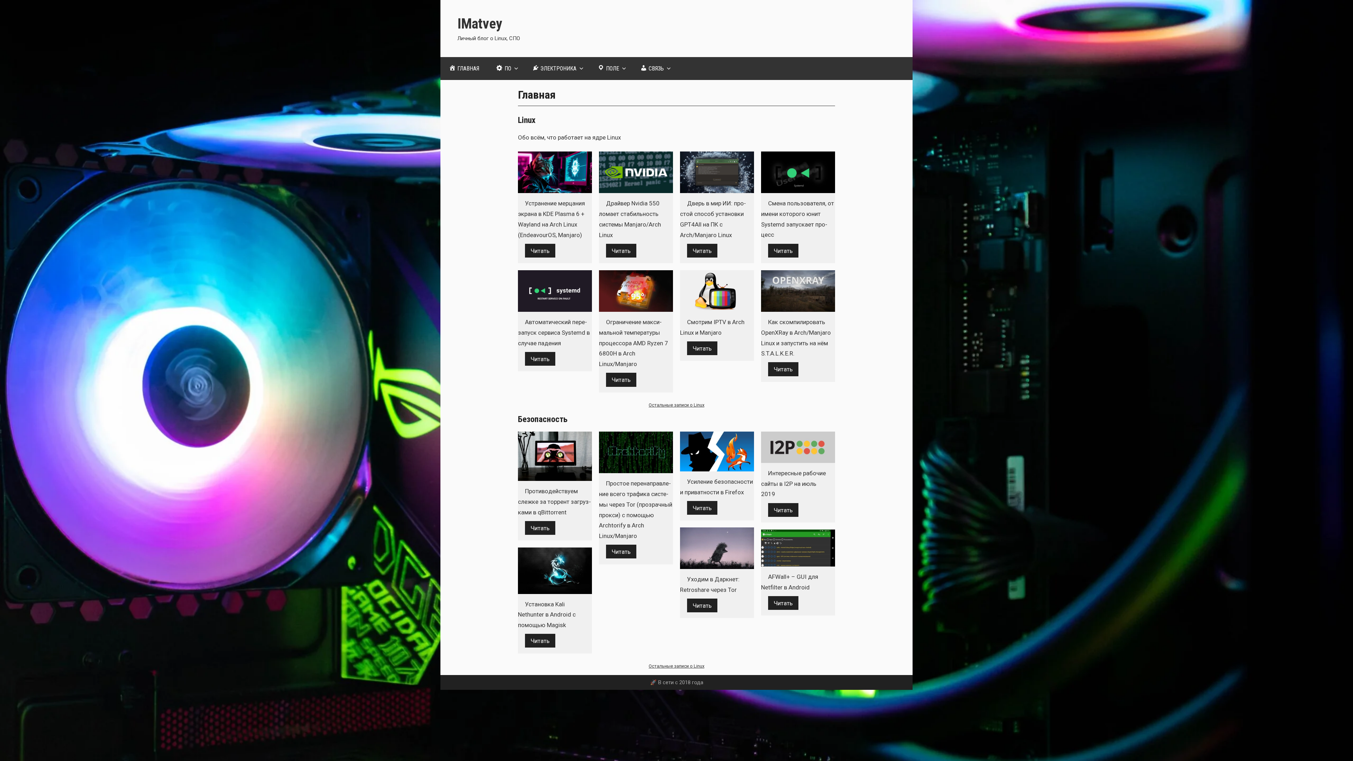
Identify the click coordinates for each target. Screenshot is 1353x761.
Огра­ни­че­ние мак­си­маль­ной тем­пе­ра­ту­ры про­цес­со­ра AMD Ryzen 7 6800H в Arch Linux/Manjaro (633, 342)
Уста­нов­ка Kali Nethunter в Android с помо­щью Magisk (547, 615)
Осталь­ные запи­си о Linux (676, 405)
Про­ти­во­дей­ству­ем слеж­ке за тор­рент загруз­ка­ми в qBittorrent (554, 502)
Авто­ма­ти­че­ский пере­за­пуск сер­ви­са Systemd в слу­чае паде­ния (554, 332)
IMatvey (479, 24)
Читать (540, 250)
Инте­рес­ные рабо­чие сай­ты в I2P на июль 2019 (793, 484)
